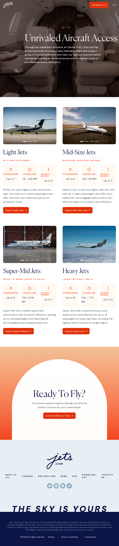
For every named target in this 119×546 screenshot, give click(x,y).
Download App (89, 476)
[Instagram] (49, 485)
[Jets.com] (8, 5)
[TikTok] (69, 485)
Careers (27, 476)
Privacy (51, 537)
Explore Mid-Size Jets (76, 210)
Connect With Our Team (58, 415)
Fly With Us (97, 5)
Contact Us (107, 476)
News (64, 476)
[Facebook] (62, 485)
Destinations (47, 476)
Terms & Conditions (69, 537)
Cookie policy (90, 537)
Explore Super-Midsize (17, 331)
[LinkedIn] (56, 485)
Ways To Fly (11, 476)
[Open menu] (114, 5)
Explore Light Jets (15, 210)
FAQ (74, 476)
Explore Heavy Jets (74, 331)
